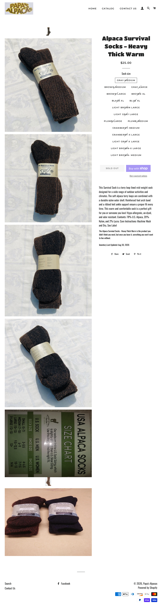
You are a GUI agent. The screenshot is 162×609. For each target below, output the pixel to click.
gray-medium (126, 80)
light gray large (126, 114)
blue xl (135, 100)
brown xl (138, 94)
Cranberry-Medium (126, 128)
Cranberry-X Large (126, 134)
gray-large (139, 87)
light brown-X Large (126, 148)
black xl (118, 100)
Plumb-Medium (138, 121)
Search (8, 583)
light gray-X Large (126, 141)
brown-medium (115, 87)
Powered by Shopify (147, 588)
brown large (116, 94)
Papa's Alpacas (150, 583)
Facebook (65, 583)
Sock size (126, 73)
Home (92, 8)
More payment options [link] (138, 175)
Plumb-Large (113, 121)
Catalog (108, 8)
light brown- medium (126, 155)
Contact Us (128, 8)
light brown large (126, 107)
